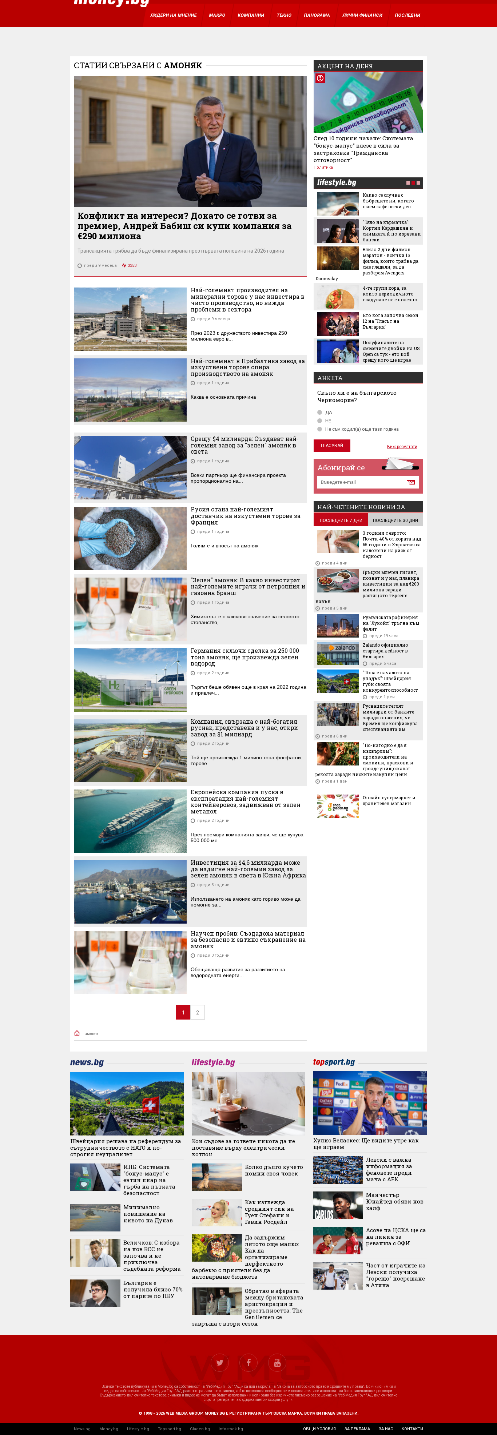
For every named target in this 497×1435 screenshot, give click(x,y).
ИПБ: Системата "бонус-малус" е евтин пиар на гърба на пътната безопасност (149, 1179)
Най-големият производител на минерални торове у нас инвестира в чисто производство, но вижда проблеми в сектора (248, 299)
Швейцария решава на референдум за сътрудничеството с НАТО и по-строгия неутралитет (125, 1147)
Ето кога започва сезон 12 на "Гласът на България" (390, 321)
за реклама (357, 1429)
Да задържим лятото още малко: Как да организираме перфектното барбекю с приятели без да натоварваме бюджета (245, 1257)
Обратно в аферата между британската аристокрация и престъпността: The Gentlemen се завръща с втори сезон (247, 1307)
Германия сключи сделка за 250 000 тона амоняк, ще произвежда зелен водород (245, 657)
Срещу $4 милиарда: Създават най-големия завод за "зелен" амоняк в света (245, 445)
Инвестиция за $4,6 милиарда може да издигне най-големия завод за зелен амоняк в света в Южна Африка (248, 869)
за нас (386, 1429)
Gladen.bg (200, 1429)
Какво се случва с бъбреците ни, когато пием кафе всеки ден (388, 200)
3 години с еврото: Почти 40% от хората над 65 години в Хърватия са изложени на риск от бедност (392, 544)
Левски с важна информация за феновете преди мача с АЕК (389, 1169)
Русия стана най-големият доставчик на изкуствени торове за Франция (246, 515)
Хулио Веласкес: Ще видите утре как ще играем (366, 1143)
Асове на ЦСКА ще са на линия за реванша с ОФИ (396, 1236)
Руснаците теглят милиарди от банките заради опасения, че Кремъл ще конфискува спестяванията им (390, 717)
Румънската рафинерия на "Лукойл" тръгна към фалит (391, 623)
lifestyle (336, 183)
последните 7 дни (341, 520)
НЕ (328, 420)
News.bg (82, 1429)
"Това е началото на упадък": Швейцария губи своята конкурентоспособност (390, 681)
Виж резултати (402, 446)
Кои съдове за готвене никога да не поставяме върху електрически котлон (243, 1147)
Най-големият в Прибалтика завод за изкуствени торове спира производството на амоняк (248, 367)
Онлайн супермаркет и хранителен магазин (389, 800)
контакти (412, 1429)
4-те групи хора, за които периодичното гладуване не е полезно (390, 293)
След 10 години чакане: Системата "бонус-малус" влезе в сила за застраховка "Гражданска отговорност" (363, 149)
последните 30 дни (395, 520)
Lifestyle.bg (138, 1429)
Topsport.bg (169, 1429)
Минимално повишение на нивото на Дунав (148, 1213)
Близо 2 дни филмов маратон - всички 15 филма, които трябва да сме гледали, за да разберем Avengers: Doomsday (366, 263)
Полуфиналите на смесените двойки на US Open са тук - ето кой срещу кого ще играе (391, 351)
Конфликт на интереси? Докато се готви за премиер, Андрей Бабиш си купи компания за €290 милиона (184, 226)
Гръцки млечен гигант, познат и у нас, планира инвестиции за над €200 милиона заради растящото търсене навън (367, 586)
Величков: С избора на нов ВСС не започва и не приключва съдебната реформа (152, 1255)
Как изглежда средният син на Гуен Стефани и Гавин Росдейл (269, 1212)
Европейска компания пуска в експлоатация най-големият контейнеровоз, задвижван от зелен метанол (246, 801)
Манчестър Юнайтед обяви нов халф (395, 1201)
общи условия (319, 1429)
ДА (328, 412)
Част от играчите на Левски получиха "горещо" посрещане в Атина (396, 1275)
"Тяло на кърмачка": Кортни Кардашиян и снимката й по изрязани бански (392, 230)
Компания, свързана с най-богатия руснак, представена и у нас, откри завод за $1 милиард (244, 727)
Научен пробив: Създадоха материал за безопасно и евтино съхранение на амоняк (248, 939)
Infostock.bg (231, 1429)
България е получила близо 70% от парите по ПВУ (153, 1289)
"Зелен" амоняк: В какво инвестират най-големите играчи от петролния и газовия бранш (248, 586)
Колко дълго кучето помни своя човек (274, 1170)
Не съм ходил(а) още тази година (362, 429)
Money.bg (108, 1429)
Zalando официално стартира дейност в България (385, 650)
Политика (323, 167)
